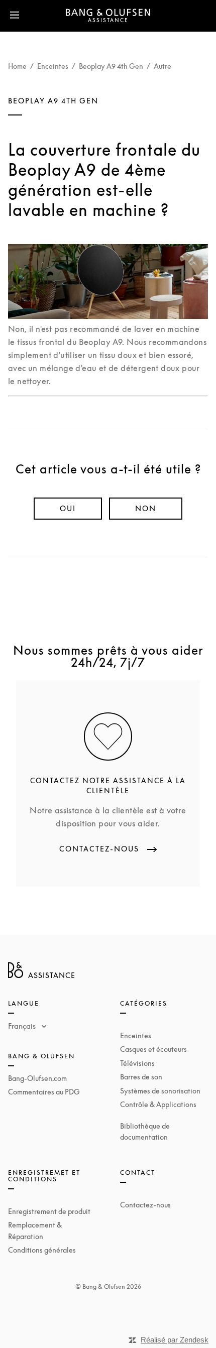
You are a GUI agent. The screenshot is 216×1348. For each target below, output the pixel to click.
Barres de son (141, 1076)
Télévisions (137, 1063)
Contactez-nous (145, 1204)
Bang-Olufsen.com (37, 1078)
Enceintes (52, 66)
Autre (162, 66)
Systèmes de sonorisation (160, 1090)
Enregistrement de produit (49, 1211)
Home (17, 66)
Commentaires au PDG (44, 1091)
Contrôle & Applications (158, 1104)
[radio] (68, 509)
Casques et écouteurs (153, 1049)
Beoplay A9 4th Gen (111, 66)
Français (23, 1025)
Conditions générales (42, 1250)
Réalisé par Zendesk (174, 1339)
